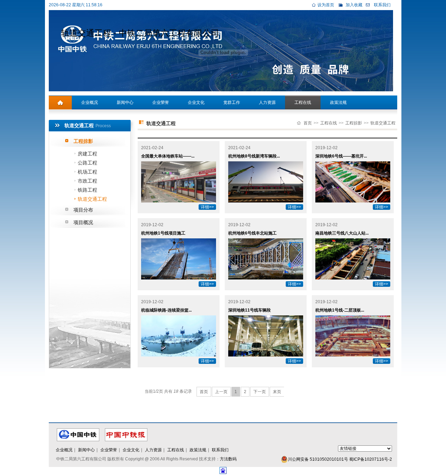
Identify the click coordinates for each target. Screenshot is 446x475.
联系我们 (382, 4)
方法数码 (228, 459)
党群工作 (231, 102)
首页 (307, 123)
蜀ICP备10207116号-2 (370, 459)
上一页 (221, 391)
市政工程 (87, 181)
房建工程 (87, 153)
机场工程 (87, 172)
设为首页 (325, 4)
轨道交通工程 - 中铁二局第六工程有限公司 (140, 33)
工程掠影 (83, 141)
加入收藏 (354, 4)
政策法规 (338, 102)
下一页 (259, 391)
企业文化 (196, 102)
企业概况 (89, 102)
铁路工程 (87, 190)
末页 (277, 391)
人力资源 (267, 102)
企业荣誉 (160, 102)
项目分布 (83, 210)
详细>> (207, 207)
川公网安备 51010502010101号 (318, 459)
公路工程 (87, 163)
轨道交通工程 (92, 199)
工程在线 (302, 102)
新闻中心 (125, 102)
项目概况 (83, 222)
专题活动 (66, 116)
